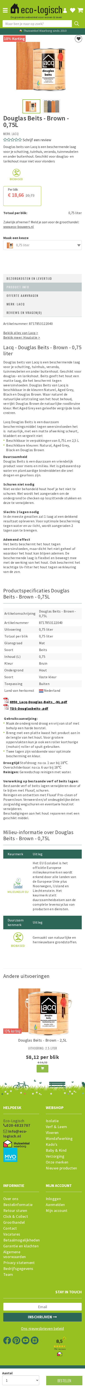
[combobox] (42, 245)
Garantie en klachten (21, 1246)
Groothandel (14, 1222)
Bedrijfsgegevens (18, 1268)
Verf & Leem (56, 1126)
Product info (18, 287)
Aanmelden (55, 1204)
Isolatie (52, 1120)
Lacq (15, 133)
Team (8, 1274)
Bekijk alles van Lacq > (20, 333)
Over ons (10, 1198)
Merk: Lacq (16, 304)
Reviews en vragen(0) (24, 312)
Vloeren (52, 1132)
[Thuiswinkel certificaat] (16, 1144)
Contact (10, 1228)
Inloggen (53, 1198)
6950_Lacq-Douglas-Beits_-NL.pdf (38, 702)
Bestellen (64, 1380)
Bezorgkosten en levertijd (29, 278)
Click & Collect (15, 1216)
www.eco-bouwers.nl (18, 226)
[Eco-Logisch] (36, 7)
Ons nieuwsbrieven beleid (42, 1328)
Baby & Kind (56, 1150)
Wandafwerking (59, 1138)
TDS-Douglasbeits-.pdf (29, 708)
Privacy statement (19, 1262)
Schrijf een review (37, 139)
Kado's (51, 1144)
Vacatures (11, 1234)
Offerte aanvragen (22, 295)
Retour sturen (15, 1210)
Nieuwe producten (61, 1168)
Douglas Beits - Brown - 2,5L (42, 1040)
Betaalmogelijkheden (21, 1240)
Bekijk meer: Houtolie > (21, 337)
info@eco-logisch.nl (15, 1134)
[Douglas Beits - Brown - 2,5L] (42, 1010)
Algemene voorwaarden (14, 1254)
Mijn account (57, 1210)
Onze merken (57, 1162)
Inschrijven (40, 1316)
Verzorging (55, 1156)
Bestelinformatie (17, 1204)
